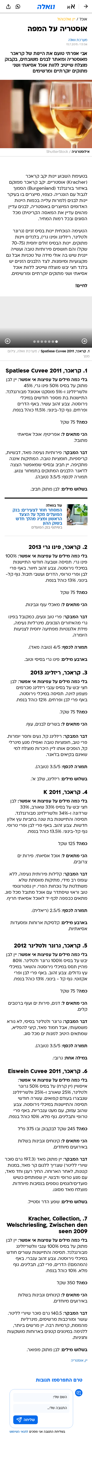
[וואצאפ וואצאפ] (17, 6)
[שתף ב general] (8, 6)
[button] (71, 6)
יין (86, 1360)
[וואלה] (46, 6)
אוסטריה (77, 1360)
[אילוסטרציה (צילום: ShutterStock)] (46, 118)
